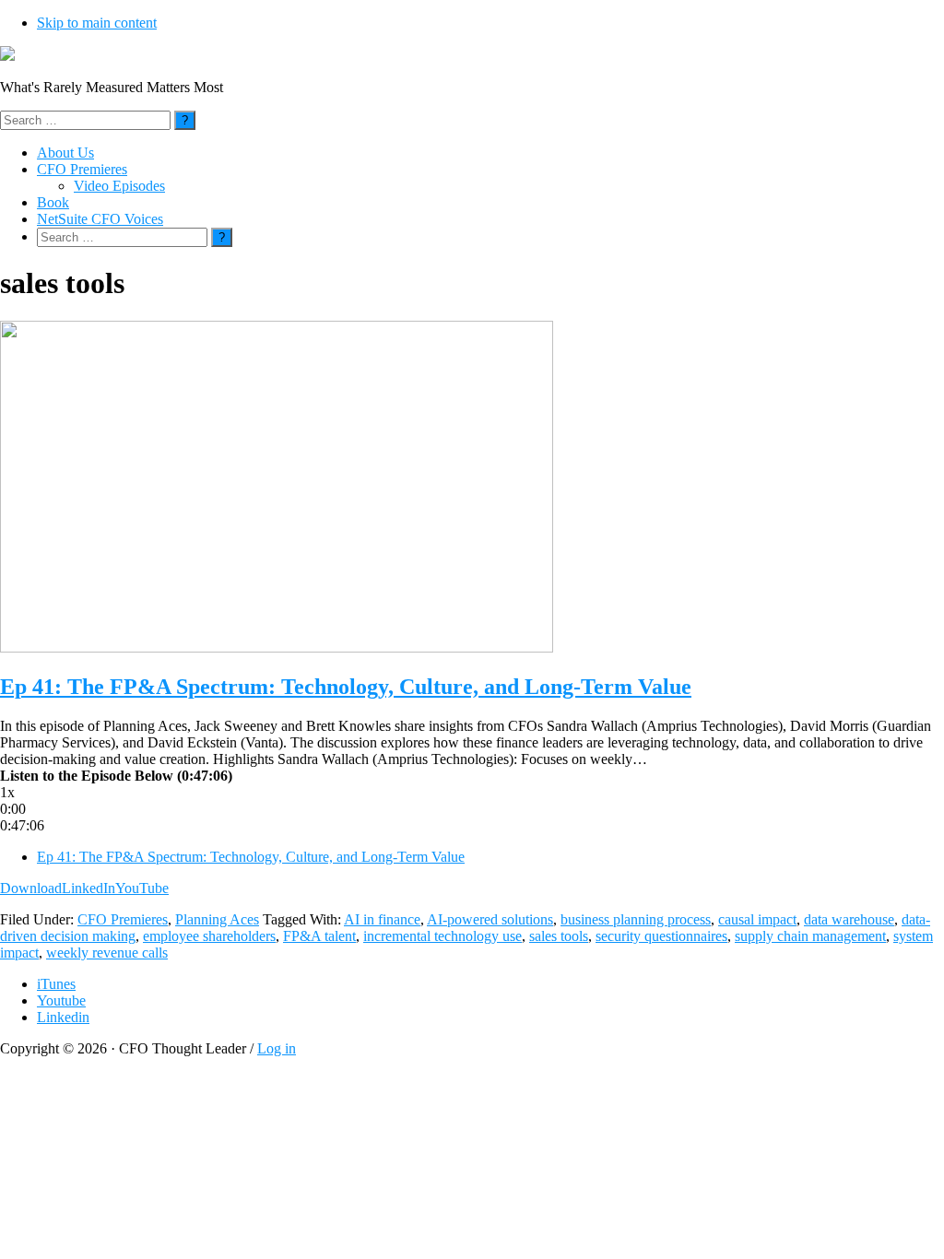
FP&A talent (319, 936)
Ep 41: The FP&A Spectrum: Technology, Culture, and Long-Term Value (345, 687)
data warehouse (849, 919)
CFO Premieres (122, 919)
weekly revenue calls (107, 952)
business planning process (635, 919)
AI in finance (382, 919)
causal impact (757, 919)
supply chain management (810, 936)
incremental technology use (442, 936)
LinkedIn (88, 888)
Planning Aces (217, 919)
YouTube (142, 888)
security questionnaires (661, 936)
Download (31, 888)
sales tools (558, 936)
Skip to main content (97, 22)
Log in (276, 1048)
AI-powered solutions (490, 919)
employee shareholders (209, 936)
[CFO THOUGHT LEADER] (7, 56)
